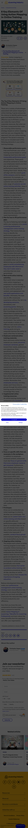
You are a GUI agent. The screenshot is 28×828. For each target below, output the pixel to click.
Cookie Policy (23, 404)
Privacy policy (16, 404)
